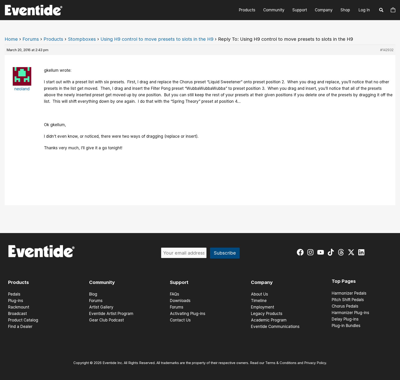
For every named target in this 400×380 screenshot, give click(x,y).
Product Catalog (23, 320)
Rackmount (18, 307)
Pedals (14, 294)
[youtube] (321, 252)
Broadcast (17, 313)
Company (324, 10)
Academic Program (269, 320)
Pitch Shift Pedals (348, 299)
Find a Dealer (20, 326)
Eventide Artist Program (111, 313)
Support (299, 10)
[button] (381, 10)
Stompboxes (82, 39)
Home (11, 39)
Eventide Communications (275, 326)
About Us (259, 294)
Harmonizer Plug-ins (350, 312)
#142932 (387, 50)
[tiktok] (331, 252)
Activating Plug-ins (187, 313)
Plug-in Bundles (346, 325)
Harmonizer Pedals (349, 293)
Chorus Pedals (345, 306)
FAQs (174, 294)
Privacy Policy (315, 363)
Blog (93, 294)
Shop (345, 10)
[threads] (342, 252)
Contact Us (180, 320)
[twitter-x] (352, 252)
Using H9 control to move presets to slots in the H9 (156, 39)
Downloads (180, 300)
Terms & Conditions (281, 363)
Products (247, 10)
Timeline (259, 300)
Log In (364, 10)
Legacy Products (266, 313)
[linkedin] (362, 252)
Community (273, 10)
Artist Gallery (101, 307)
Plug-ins (15, 300)
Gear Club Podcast (106, 320)
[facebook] (301, 252)
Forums (30, 39)
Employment (262, 307)
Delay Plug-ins (345, 319)
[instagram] (311, 252)
